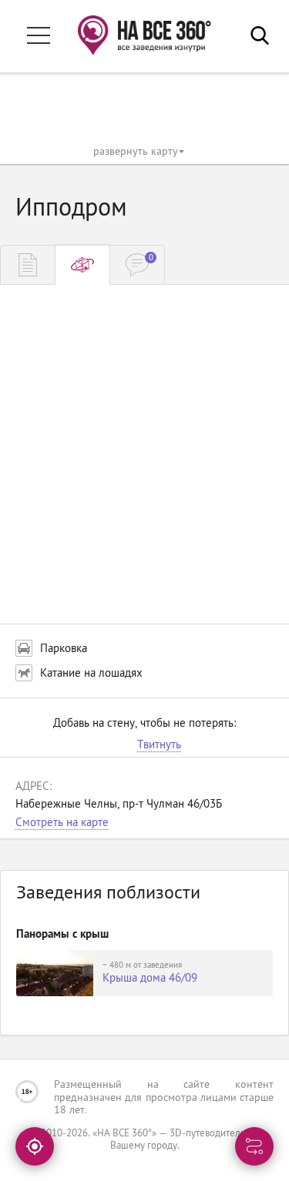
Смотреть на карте (62, 823)
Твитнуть (159, 746)
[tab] (27, 265)
